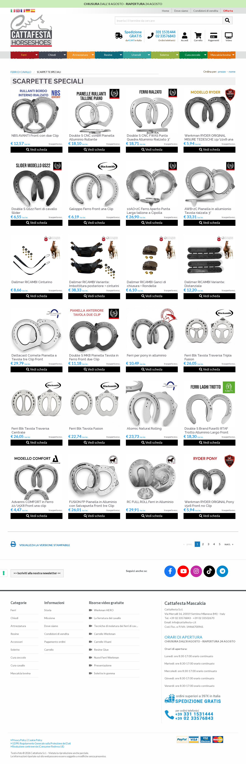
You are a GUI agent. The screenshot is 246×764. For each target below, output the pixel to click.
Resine (108, 54)
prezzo (222, 71)
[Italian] (13, 10)
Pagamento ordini (54, 641)
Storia (47, 610)
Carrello (198, 40)
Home (165, 10)
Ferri (24, 54)
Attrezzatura (80, 54)
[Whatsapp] (6, 752)
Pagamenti (213, 40)
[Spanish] (33, 10)
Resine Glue (101, 649)
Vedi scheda (38, 149)
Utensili (136, 54)
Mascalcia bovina (221, 54)
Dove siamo (181, 10)
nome (232, 71)
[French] (23, 10)
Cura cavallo (18, 665)
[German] (28, 10)
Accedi (184, 40)
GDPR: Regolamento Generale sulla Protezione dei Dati (41, 743)
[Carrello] (227, 747)
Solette (164, 54)
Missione (49, 618)
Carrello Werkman (105, 633)
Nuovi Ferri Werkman (106, 657)
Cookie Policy (35, 740)
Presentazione (102, 665)
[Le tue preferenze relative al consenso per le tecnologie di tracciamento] (3, 573)
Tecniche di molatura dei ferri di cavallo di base (116, 626)
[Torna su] (238, 747)
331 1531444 (165, 32)
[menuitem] (25, 54)
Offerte (228, 10)
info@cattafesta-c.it (184, 622)
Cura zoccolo (192, 54)
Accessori (16, 641)
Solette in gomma (104, 673)
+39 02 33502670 (203, 618)
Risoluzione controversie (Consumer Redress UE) (38, 746)
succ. (228, 544)
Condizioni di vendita (205, 10)
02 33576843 (165, 36)
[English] (18, 10)
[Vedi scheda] (36, 111)
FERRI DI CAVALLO (21, 72)
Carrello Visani (102, 641)
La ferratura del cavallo (107, 618)
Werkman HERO (104, 610)
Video (229, 40)
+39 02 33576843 (180, 618)
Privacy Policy (19, 740)
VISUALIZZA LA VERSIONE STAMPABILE (44, 545)
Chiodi (52, 54)
